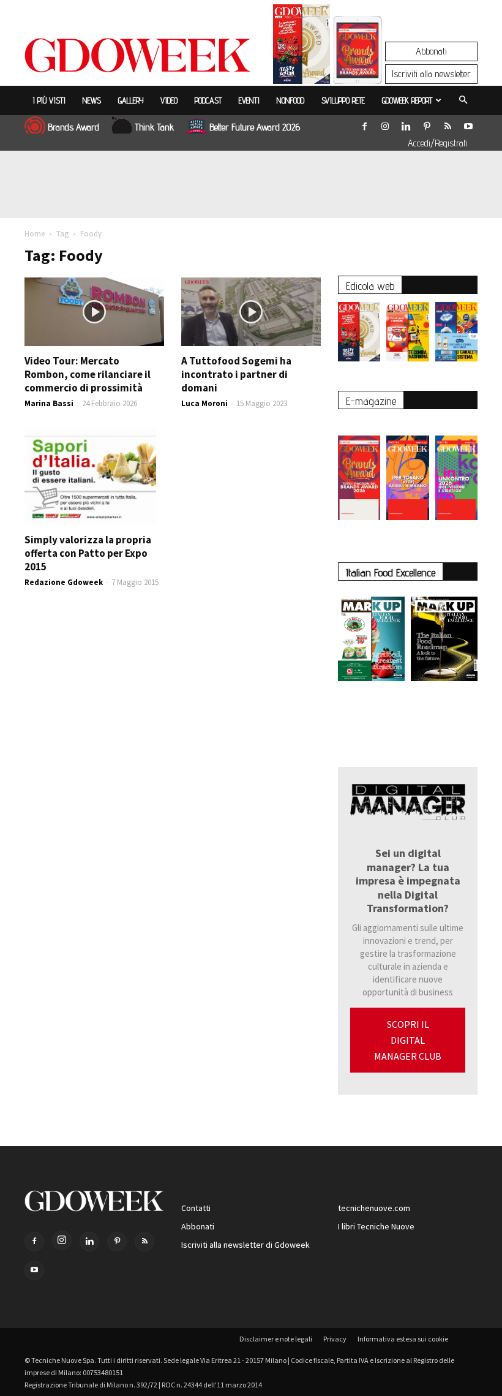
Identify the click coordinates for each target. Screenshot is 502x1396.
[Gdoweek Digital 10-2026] (407, 471)
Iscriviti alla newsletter (431, 74)
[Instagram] (385, 123)
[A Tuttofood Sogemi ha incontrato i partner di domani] (251, 311)
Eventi (249, 100)
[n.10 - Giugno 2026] (456, 335)
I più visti (49, 100)
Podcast (208, 100)
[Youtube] (468, 123)
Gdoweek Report (407, 100)
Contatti (196, 1207)
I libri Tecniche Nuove (376, 1226)
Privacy (335, 1338)
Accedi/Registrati (438, 143)
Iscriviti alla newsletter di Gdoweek (245, 1244)
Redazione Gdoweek (63, 582)
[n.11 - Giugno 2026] (407, 335)
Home (34, 233)
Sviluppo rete (343, 100)
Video (169, 100)
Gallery (130, 100)
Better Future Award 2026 (254, 127)
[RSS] (447, 123)
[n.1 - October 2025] (371, 641)
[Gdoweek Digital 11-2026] (357, 67)
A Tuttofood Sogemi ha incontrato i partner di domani (236, 374)
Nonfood (290, 100)
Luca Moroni (204, 403)
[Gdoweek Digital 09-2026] (456, 471)
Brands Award (73, 127)
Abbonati (431, 51)
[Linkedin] (406, 123)
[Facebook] (364, 123)
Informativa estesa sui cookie (403, 1338)
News (92, 100)
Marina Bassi (48, 403)
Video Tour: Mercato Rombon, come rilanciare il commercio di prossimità (87, 374)
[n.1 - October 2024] (444, 641)
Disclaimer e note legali (275, 1338)
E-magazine (371, 400)
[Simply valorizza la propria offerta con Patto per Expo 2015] (94, 477)
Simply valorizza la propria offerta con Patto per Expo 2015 (87, 553)
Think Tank (154, 127)
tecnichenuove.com (374, 1207)
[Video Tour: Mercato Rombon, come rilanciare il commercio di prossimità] (94, 311)
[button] (463, 100)
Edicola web (370, 285)
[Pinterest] (427, 123)
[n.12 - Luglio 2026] (301, 47)
